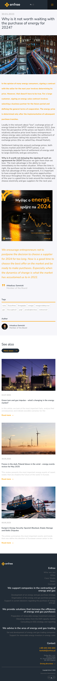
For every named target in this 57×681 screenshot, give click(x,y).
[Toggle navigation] (52, 5)
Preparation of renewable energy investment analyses (33, 616)
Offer (52, 575)
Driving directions (46, 664)
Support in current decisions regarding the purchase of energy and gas (29, 602)
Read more (6, 415)
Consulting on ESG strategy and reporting (38, 622)
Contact (51, 584)
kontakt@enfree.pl (47, 650)
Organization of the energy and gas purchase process (33, 598)
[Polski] (31, 5)
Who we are (49, 572)
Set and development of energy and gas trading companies (31, 632)
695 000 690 (47, 648)
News (52, 581)
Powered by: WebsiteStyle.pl (48, 673)
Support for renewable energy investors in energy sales (32, 635)
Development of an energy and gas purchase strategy (33, 595)
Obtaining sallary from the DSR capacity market (35, 619)
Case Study (50, 578)
